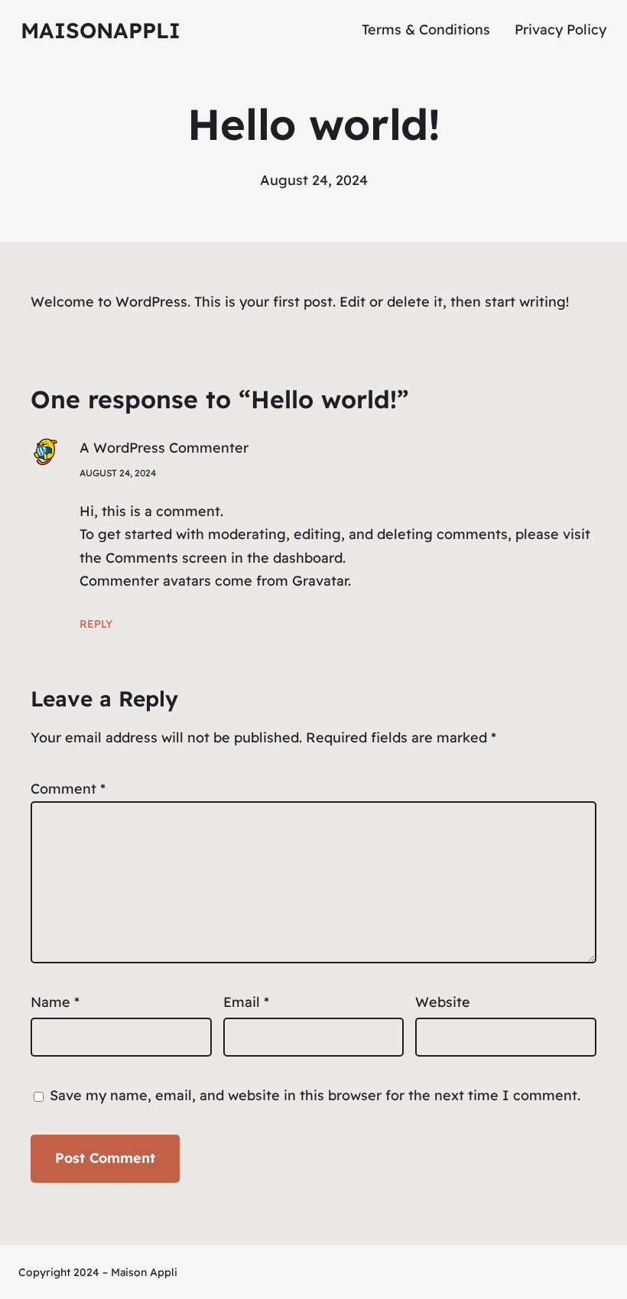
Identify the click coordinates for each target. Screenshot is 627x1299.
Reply (96, 624)
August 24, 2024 (118, 473)
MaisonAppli (100, 30)
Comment (68, 788)
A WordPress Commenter (164, 447)
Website (442, 1002)
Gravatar (320, 580)
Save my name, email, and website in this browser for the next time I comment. (315, 1095)
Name (55, 1002)
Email (246, 1002)
